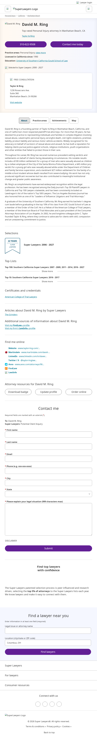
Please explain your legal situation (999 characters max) (34, 501)
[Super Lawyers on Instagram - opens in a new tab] (44, 704)
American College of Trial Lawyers (21, 296)
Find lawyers (48, 651)
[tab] (24, 121)
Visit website (16, 102)
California (21, 16)
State (8, 489)
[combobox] (48, 631)
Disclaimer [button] (11, 540)
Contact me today (72, 44)
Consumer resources (17, 685)
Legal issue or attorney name (19, 626)
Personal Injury (10, 16)
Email (8, 454)
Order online (78, 392)
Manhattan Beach (33, 16)
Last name (11, 442)
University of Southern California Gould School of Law (42, 60)
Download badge (18, 392)
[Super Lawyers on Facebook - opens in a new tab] (37, 704)
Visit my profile (17, 325)
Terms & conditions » (36, 726)
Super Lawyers (13, 665)
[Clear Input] (88, 630)
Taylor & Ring (28, 36)
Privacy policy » (54, 726)
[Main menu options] (8, 9)
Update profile (48, 392)
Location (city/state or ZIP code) (20, 638)
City (7, 478)
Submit (48, 548)
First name (11, 430)
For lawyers (11, 675)
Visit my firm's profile (20, 328)
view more (41, 52)
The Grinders (11, 314)
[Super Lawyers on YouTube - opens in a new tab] (52, 704)
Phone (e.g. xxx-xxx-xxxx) (18, 466)
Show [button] (47, 271)
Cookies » (66, 726)
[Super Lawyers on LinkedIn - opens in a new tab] (59, 704)
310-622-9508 (27, 44)
